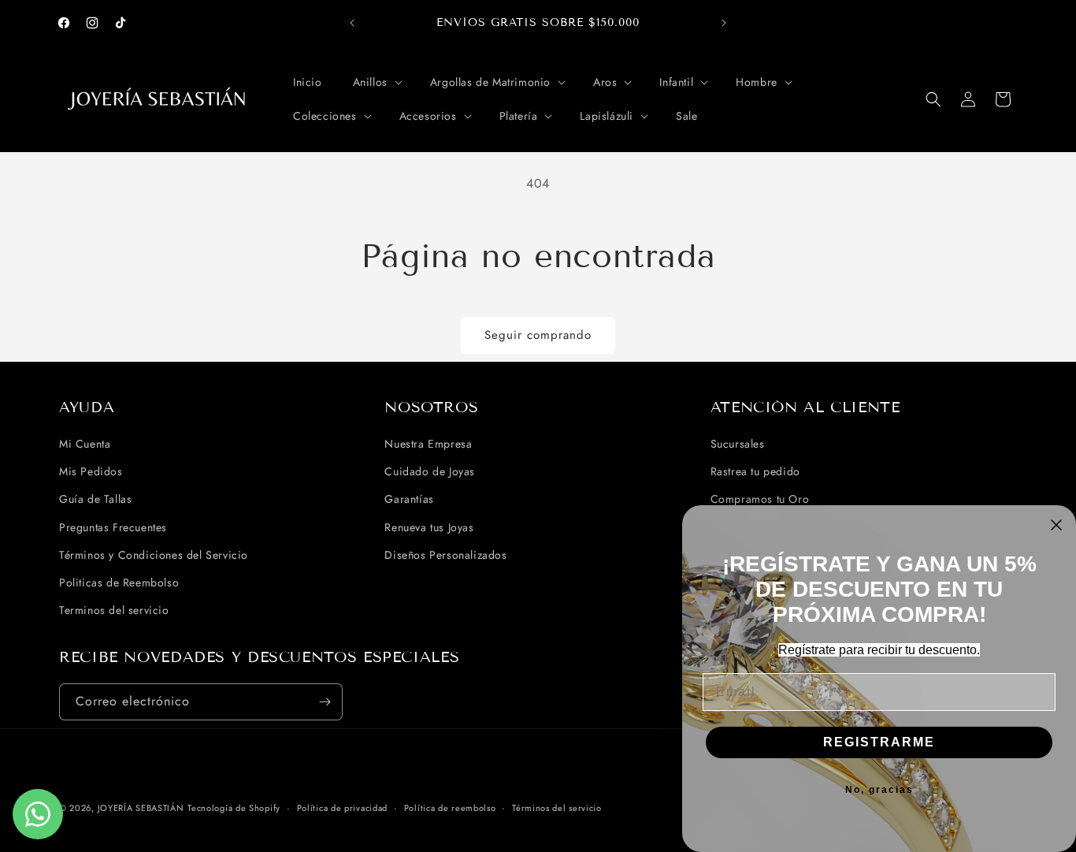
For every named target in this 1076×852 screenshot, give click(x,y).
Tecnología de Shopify (233, 808)
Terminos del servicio (114, 610)
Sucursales (738, 444)
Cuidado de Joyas (429, 471)
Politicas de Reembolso (119, 582)
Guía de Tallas (95, 499)
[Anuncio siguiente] (724, 23)
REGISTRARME (879, 742)
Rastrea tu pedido (755, 471)
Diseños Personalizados (445, 555)
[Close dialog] (1056, 525)
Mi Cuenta (84, 444)
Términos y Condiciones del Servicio (153, 555)
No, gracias (879, 789)
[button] (376, 82)
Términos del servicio (557, 808)
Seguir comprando (538, 335)
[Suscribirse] (324, 701)
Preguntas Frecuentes (113, 527)
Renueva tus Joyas (428, 527)
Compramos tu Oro (760, 499)
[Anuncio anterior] (352, 23)
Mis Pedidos (91, 471)
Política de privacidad (342, 808)
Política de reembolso (450, 808)
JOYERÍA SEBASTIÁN (141, 808)
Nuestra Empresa (428, 444)
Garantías (408, 499)
